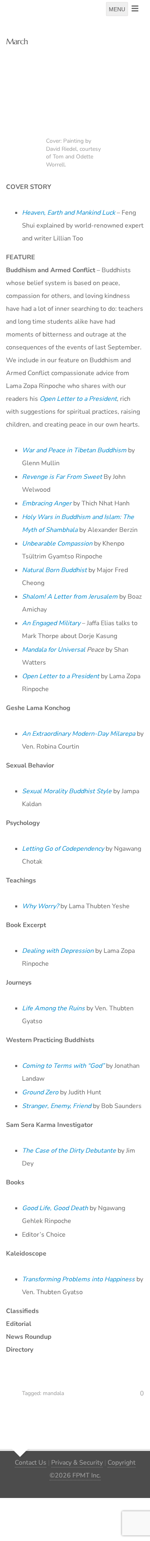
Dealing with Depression (58, 950)
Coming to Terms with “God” (63, 1065)
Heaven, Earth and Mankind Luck (68, 212)
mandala (53, 1393)
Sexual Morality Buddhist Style (67, 791)
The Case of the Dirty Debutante (69, 1150)
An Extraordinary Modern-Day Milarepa (78, 733)
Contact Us (30, 1462)
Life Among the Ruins (53, 1008)
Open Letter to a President (60, 676)
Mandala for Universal (53, 649)
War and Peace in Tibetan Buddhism (74, 450)
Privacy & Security (77, 1462)
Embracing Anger (47, 503)
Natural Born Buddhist (54, 570)
